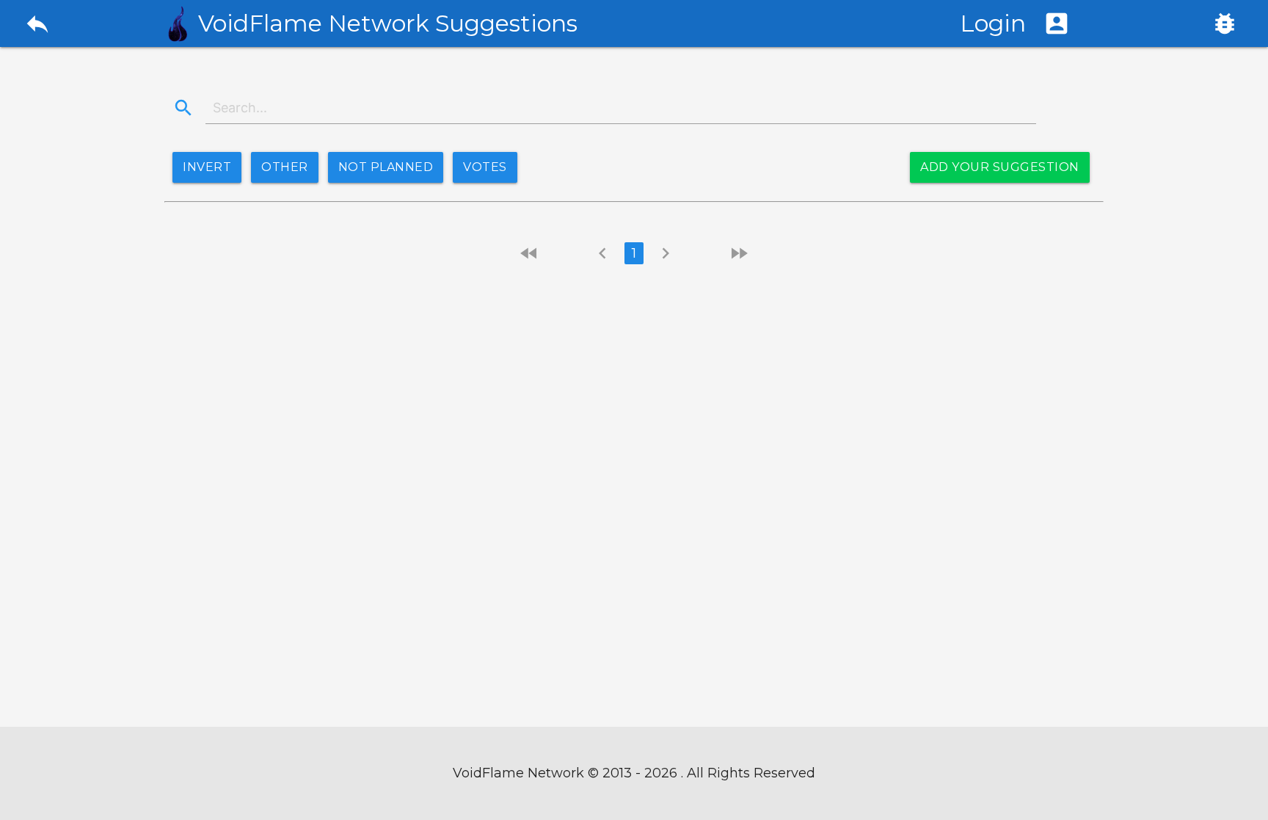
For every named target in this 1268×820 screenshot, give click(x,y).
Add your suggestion (999, 167)
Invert (207, 167)
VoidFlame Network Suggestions (387, 23)
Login (1015, 23)
